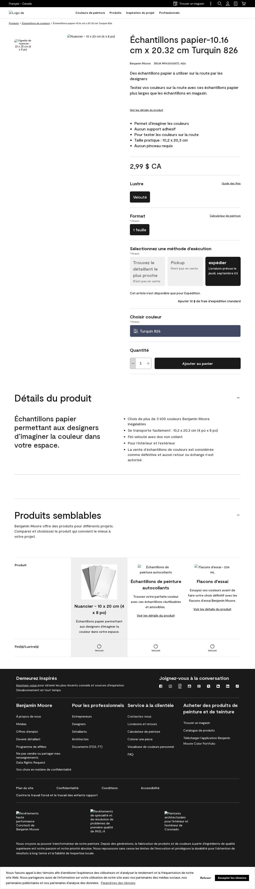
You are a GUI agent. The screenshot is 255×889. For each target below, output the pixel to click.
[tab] (22, 45)
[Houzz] (218, 687)
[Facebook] (160, 687)
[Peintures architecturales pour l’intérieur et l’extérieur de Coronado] (184, 820)
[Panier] (243, 3)
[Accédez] (227, 3)
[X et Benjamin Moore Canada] (208, 687)
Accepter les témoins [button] (232, 877)
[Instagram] (170, 687)
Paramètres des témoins (118, 883)
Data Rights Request (30, 762)
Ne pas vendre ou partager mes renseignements (38, 755)
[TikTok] (237, 687)
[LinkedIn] (227, 687)
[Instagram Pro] (179, 686)
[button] (219, 3)
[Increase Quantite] (148, 363)
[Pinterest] (199, 687)
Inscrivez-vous (26, 685)
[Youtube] (189, 687)
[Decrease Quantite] (133, 363)
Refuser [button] (205, 877)
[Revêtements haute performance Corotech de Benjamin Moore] (35, 820)
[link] (235, 3)
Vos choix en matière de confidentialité (43, 769)
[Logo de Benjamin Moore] (21, 13)
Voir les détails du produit (146, 110)
